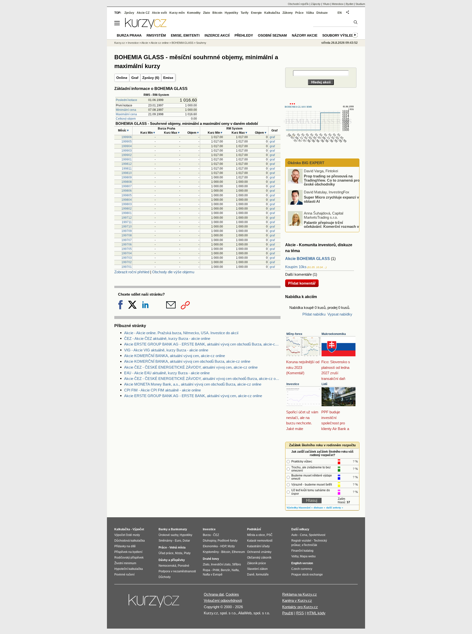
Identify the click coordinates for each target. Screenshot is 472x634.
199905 (126, 141)
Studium (360, 3)
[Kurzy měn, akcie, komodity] (154, 602)
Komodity (194, 12)
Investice (292, 384)
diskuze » (319, 507)
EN (340, 12)
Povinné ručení (124, 574)
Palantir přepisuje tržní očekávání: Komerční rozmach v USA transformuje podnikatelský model (324, 226)
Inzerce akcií (217, 35)
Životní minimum (125, 563)
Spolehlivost (317, 535)
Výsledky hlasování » (300, 507)
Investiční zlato (221, 564)
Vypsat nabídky (339, 314)
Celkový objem (126, 118)
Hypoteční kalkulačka (128, 569)
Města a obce (256, 535)
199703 (126, 257)
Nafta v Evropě (212, 574)
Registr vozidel (301, 540)
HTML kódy (316, 613)
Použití (287, 613)
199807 (126, 186)
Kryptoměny (211, 552)
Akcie (144, 42)
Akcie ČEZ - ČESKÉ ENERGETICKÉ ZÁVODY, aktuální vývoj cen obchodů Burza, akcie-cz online (202, 378)
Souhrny (201, 42)
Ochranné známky (259, 552)
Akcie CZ (143, 12)
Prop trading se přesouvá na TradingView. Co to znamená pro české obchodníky (332, 180)
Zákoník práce (256, 563)
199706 (126, 244)
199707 (126, 240)
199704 (126, 253)
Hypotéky (231, 12)
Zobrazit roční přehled (131, 272)
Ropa (206, 570)
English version (302, 563)
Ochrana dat (214, 594)
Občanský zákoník (259, 557)
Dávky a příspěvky (172, 560)
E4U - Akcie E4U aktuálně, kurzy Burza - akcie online (167, 373)
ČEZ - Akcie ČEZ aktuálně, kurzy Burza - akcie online (167, 338)
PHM (216, 570)
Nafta (235, 570)
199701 (126, 267)
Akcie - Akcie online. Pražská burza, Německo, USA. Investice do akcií (181, 333)
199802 (126, 208)
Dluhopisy (209, 540)
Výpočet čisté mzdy (127, 535)
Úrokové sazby (168, 535)
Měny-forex (294, 334)
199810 (126, 173)
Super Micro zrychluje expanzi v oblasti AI (331, 199)
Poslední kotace (126, 100)
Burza (207, 535)
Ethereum (238, 552)
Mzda (178, 553)
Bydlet (349, 3)
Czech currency (301, 569)
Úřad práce (166, 553)
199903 (126, 150)
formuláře (262, 574)
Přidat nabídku (313, 314)
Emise (168, 78)
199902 (126, 155)
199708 (126, 235)
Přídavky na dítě (125, 546)
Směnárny (165, 540)
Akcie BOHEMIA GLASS (307, 259)
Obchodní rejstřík (298, 3)
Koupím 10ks (296, 267)
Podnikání (254, 529)
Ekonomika (210, 546)
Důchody (165, 577)
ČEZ (216, 535)
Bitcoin (217, 12)
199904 (126, 146)
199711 (127, 222)
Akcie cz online (160, 42)
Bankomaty (179, 529)
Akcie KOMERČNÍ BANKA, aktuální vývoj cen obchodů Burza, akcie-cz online (187, 361)
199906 (126, 137)
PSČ (269, 535)
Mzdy (231, 546)
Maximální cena (126, 114)
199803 (126, 204)
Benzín (225, 570)
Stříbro (236, 564)
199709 (126, 231)
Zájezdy (316, 3)
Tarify (245, 12)
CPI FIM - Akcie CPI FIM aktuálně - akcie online (162, 390)
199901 (126, 159)
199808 (126, 182)
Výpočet (138, 529)
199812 (126, 164)
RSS (300, 613)
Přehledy (244, 35)
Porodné (183, 565)
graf (272, 137)
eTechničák (309, 545)
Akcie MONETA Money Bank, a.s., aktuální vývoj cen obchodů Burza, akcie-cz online (192, 384)
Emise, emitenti (185, 35)
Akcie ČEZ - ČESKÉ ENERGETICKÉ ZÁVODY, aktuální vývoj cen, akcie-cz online (191, 367)
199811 (127, 168)
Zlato (206, 12)
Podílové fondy (227, 540)
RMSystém (156, 35)
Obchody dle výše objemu (173, 272)
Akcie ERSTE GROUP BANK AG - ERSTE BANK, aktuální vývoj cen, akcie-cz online (193, 396)
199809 (126, 177)
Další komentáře (298, 274)
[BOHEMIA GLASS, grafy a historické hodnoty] (319, 148)
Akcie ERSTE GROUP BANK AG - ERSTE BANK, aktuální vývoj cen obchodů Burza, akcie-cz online (202, 344)
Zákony (287, 12)
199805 (126, 195)
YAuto (326, 3)
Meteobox (338, 3)
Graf (134, 78)
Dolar (186, 540)
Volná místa (177, 547)
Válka (310, 12)
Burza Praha (129, 35)
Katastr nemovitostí (259, 540)
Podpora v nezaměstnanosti (177, 571)
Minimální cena (126, 110)
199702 (126, 262)
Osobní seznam (272, 35)
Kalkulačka (272, 12)
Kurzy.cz (119, 42)
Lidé (324, 384)
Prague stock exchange (307, 574)
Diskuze (322, 12)
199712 (126, 217)
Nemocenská (167, 565)
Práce (299, 12)
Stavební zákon (257, 569)
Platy (187, 553)
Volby (294, 556)
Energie (256, 12)
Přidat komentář (302, 283)
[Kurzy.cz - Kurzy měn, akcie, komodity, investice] (145, 27)
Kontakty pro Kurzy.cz (300, 607)
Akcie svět (159, 12)
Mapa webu (308, 556)
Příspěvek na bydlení (128, 552)
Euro (178, 540)
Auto (294, 535)
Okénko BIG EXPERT (305, 163)
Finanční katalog (302, 550)
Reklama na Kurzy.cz (299, 594)
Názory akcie (304, 35)
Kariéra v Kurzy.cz (297, 600)
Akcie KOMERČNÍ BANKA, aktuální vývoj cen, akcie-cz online (174, 356)
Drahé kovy (211, 559)
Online (121, 78)
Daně (250, 574)
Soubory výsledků (340, 35)
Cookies (232, 594)
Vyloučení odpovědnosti (223, 600)
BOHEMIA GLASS (182, 42)
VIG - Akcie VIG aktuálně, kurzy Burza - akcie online (166, 350)
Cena (303, 535)
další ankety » (334, 507)
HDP (223, 546)
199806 (126, 190)
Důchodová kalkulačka (129, 540)
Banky (163, 529)
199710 (126, 226)
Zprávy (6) (150, 78)
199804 (126, 200)
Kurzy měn (177, 12)
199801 (126, 213)
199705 (126, 249)
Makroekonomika (334, 334)
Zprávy (129, 12)
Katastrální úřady (258, 546)
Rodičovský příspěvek (129, 557)
